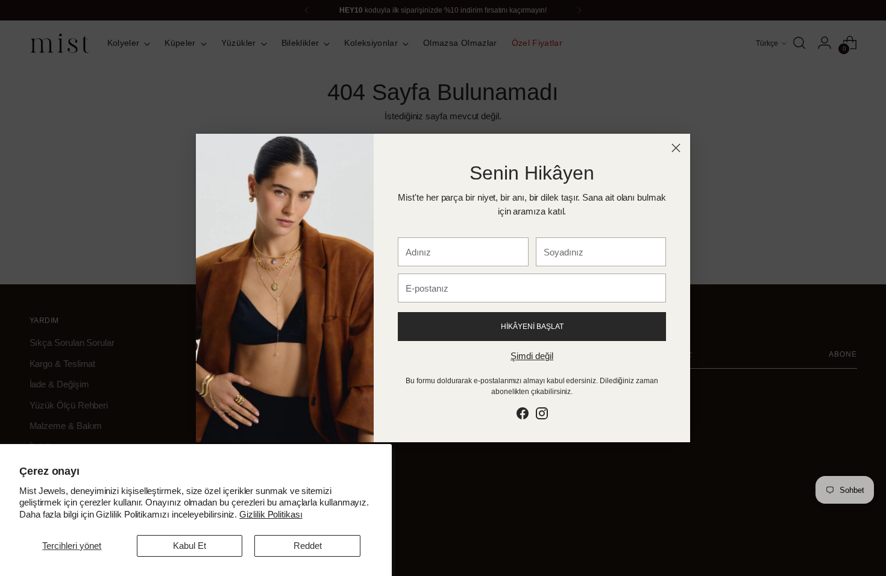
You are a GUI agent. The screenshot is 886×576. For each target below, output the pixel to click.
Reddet (308, 545)
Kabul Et (189, 545)
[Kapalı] (676, 148)
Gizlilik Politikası (271, 514)
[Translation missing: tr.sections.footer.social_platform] (522, 415)
